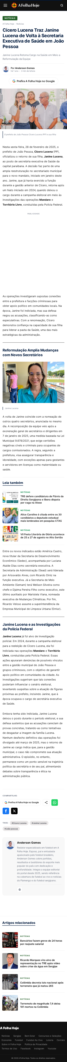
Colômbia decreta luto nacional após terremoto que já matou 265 (41, 984)
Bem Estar (30, 1036)
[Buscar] (62, 5)
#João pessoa (11, 829)
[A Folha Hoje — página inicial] (25, 5)
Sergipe (17, 1036)
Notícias (10, 18)
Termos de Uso (9, 1048)
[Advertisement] (33, 253)
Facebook (26, 1048)
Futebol (19, 1040)
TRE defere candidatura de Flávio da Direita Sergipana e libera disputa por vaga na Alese (42, 499)
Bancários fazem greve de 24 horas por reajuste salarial (41, 942)
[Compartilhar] (46, 802)
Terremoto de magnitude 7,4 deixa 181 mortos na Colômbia (40, 1005)
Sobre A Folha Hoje (11, 1044)
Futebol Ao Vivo (34, 1040)
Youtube (52, 1048)
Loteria (49, 1040)
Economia (6, 1040)
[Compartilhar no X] (14, 811)
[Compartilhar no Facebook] (6, 811)
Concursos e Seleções (50, 1036)
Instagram (39, 1048)
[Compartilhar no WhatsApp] (54, 802)
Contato (61, 1040)
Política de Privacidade (36, 1044)
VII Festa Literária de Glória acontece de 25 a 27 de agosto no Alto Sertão (42, 536)
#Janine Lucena (39, 823)
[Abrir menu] (5, 5)
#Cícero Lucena (19, 823)
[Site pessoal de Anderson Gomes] (19, 889)
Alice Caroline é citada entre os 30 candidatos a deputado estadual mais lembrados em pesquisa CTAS (41, 517)
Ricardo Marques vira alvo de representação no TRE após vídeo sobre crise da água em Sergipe (40, 963)
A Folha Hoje (8, 24)
